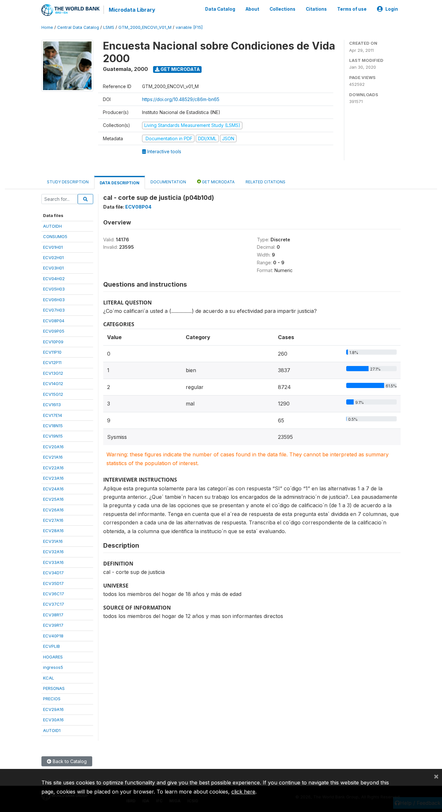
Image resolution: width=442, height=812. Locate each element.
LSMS (108, 27)
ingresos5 (53, 667)
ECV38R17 (53, 614)
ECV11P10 (52, 352)
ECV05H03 (54, 289)
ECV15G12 (53, 394)
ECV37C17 (53, 604)
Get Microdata (180, 69)
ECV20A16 (53, 446)
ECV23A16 (53, 478)
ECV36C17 (53, 593)
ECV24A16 (53, 488)
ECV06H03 (54, 299)
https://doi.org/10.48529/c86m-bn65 (180, 99)
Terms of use (352, 9)
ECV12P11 (52, 362)
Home (47, 27)
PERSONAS (54, 688)
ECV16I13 (52, 404)
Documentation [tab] (168, 181)
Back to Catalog (69, 761)
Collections (282, 9)
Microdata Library (132, 9)
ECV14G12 (53, 383)
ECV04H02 (54, 278)
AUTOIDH (52, 226)
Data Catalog (220, 9)
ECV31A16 (53, 541)
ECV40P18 (53, 635)
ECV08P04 (53, 320)
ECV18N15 (53, 425)
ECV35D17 (53, 583)
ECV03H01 (53, 267)
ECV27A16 (53, 520)
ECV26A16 (53, 509)
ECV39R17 (53, 625)
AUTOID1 (52, 730)
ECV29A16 (53, 709)
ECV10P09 (53, 341)
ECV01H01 (53, 247)
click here (243, 791)
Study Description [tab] (68, 181)
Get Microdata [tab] (218, 181)
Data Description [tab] (119, 182)
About (252, 9)
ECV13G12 (53, 373)
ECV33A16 (53, 562)
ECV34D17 (53, 572)
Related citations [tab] (265, 181)
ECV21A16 (53, 457)
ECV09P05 (53, 331)
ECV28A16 (53, 530)
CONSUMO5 (55, 236)
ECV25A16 (53, 499)
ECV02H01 (53, 257)
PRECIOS (52, 698)
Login (391, 9)
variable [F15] (189, 27)
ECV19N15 (53, 436)
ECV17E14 (52, 415)
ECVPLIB (51, 646)
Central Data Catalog (78, 27)
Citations (316, 9)
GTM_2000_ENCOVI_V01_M (144, 27)
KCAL (48, 677)
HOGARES (53, 656)
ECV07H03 (54, 310)
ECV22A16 (53, 467)
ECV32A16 (53, 551)
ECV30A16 (53, 719)
